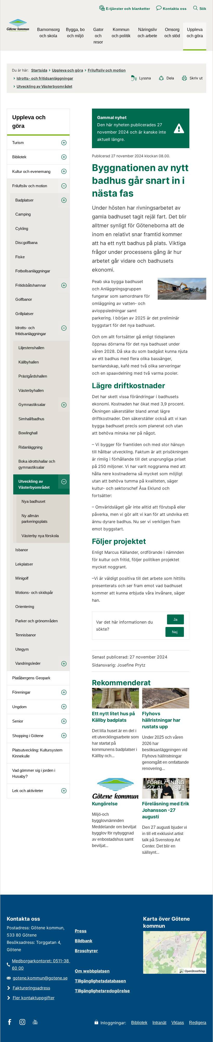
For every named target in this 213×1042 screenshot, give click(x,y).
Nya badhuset (33, 501)
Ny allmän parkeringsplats (35, 518)
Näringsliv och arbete (147, 32)
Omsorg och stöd (172, 32)
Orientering (24, 606)
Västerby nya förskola (40, 535)
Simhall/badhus (31, 419)
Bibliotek (19, 157)
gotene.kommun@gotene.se (40, 978)
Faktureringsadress (31, 987)
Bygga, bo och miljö (75, 32)
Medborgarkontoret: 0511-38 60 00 (41, 964)
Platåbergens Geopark (31, 678)
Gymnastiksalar (31, 404)
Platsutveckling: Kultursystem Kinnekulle (37, 753)
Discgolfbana (26, 242)
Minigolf (21, 578)
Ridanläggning (30, 447)
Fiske (20, 257)
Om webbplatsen (92, 971)
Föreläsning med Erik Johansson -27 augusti (165, 810)
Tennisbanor (25, 635)
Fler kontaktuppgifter (34, 997)
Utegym (22, 649)
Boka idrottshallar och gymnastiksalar (36, 464)
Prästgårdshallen (32, 376)
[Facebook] (10, 1022)
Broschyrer (86, 950)
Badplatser (24, 200)
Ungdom (19, 707)
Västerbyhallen (31, 390)
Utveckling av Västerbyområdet (44, 86)
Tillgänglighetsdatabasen (100, 980)
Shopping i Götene (27, 735)
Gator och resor (98, 35)
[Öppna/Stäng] (64, 143)
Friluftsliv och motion (107, 70)
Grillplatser (24, 313)
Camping (23, 214)
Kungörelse (105, 803)
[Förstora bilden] (182, 298)
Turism (18, 142)
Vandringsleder (28, 663)
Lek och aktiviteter (27, 790)
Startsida (39, 70)
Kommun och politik (121, 32)
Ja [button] (175, 619)
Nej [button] (174, 632)
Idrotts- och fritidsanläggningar (45, 78)
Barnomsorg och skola (48, 32)
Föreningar (21, 692)
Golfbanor (23, 299)
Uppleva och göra (195, 32)
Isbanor (21, 550)
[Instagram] (23, 1022)
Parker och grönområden (36, 621)
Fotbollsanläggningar (32, 271)
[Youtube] (36, 1022)
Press (80, 930)
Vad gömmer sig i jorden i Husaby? (33, 773)
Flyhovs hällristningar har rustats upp (161, 720)
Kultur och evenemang (31, 171)
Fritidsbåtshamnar (30, 285)
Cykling (21, 228)
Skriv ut (196, 78)
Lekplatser (24, 564)
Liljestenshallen (31, 348)
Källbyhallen (28, 362)
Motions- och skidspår (34, 592)
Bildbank (83, 940)
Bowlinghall (27, 433)
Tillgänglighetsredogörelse (102, 990)
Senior (17, 721)
